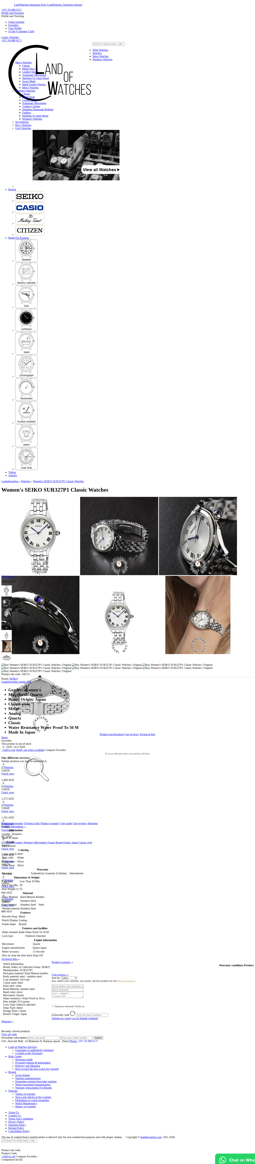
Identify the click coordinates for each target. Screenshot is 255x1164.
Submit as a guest (61, 1018)
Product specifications (112, 734)
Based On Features (18, 237)
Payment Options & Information (32, 1062)
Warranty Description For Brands (33, 1087)
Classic (26, 65)
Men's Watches (23, 62)
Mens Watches (100, 56)
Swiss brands (22, 1075)
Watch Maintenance (26, 1103)
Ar (11, 4)
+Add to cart (8, 750)
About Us (13, 1112)
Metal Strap (28, 68)
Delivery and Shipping (27, 1065)
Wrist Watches (100, 50)
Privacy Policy (16, 1121)
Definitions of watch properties (32, 1100)
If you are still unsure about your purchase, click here (127, 753)
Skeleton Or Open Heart (35, 78)
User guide (66, 823)
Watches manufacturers (28, 1078)
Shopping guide (24, 1059)
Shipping (93, 823)
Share (4, 737)
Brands (12, 189)
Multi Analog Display (34, 84)
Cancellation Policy (19, 1131)
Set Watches (22, 122)
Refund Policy (16, 1128)
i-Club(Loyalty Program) (28, 1053)
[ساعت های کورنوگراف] (26, 376)
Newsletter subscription (14, 1037)
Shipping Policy (17, 1124)
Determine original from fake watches (36, 1081)
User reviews (131, 734)
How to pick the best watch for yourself (37, 1068)
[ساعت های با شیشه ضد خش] (26, 422)
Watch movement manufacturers (32, 1084)
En (5, 4)
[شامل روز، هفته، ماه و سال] (26, 284)
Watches (97, 53)
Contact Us (14, 1115)
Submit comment (84, 1018)
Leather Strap (29, 71)
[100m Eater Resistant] (26, 353)
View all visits (9, 1034)
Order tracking (16, 22)
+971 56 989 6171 (11, 9)
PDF (4, 576)
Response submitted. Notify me (69, 1006)
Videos (12, 472)
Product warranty (49, 823)
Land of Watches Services (22, 1047)
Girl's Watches (23, 128)
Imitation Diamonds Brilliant (37, 109)
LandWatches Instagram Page (30, 4)
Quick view (7, 773)
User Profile (15, 28)
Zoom (10, 576)
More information (126, 981)
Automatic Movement (34, 75)
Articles (12, 475)
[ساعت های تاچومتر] (26, 399)
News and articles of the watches (33, 1097)
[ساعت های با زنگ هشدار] (26, 446)
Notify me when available (30, 750)
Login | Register (10, 37)
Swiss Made (29, 81)
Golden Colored (31, 106)
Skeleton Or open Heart (35, 115)
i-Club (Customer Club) (21, 31)
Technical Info (147, 734)
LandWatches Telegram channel (64, 4)
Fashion (26, 112)
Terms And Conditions (20, 1118)
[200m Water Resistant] (26, 307)
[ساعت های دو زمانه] (26, 469)
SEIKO (14, 678)
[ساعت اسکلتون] (26, 260)
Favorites (13, 25)
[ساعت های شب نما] (26, 330)
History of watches (25, 1106)
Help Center (15, 1056)
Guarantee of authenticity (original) (34, 1050)
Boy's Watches (23, 125)
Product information (12, 823)
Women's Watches (102, 59)
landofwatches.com (151, 1137)
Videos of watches (25, 1094)
